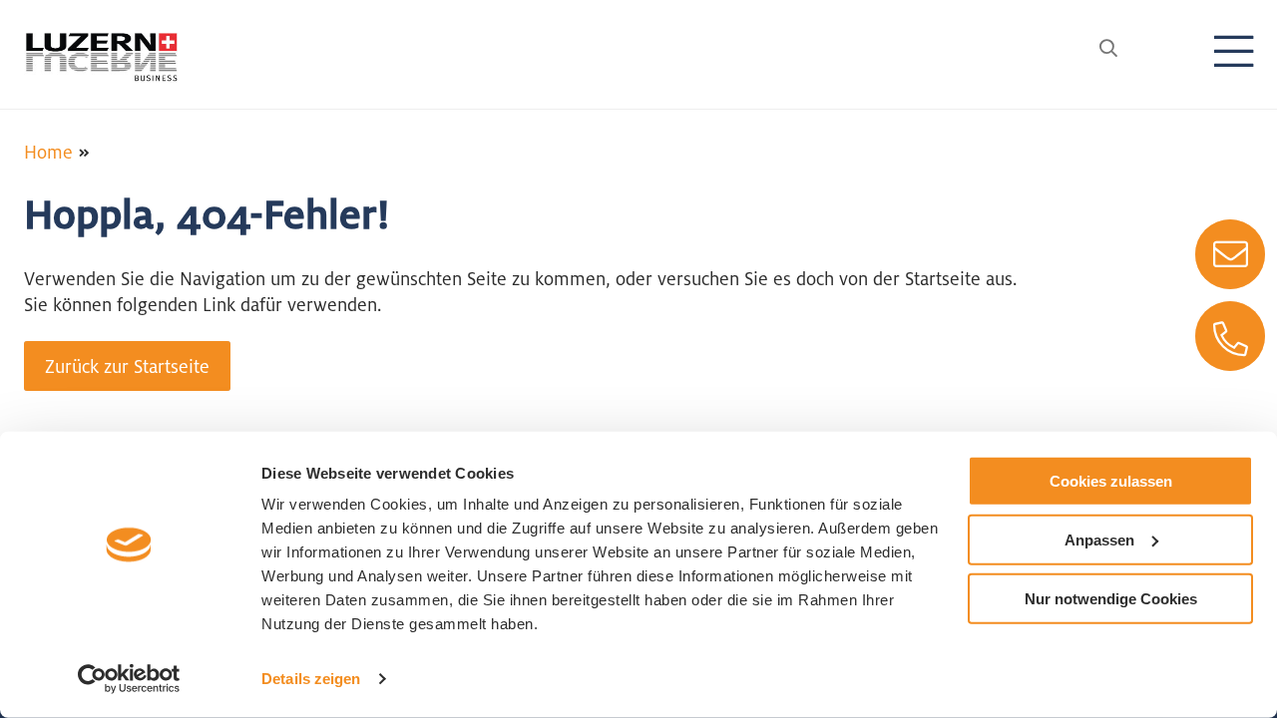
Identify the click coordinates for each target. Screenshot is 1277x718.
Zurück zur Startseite (127, 366)
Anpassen (1099, 540)
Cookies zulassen (1111, 481)
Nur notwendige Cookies (1111, 597)
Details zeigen (310, 678)
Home (48, 152)
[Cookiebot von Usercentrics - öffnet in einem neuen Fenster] (129, 679)
